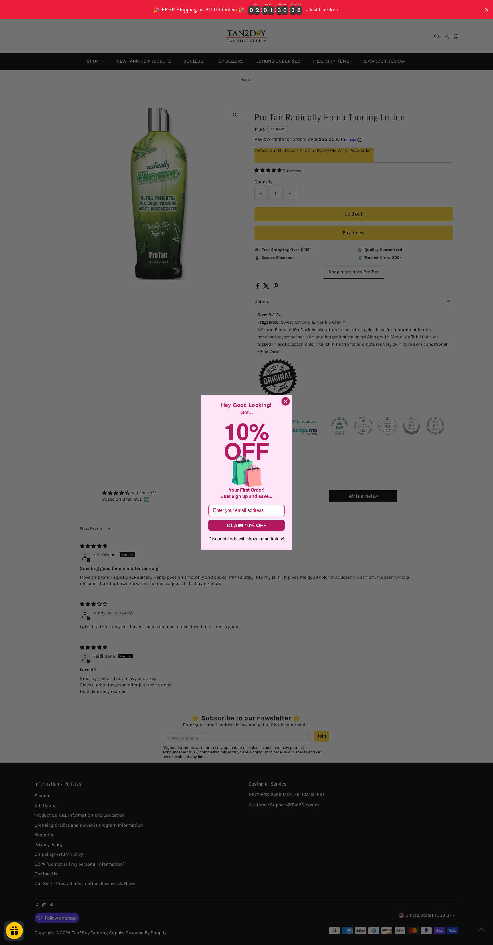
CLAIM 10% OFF (246, 525)
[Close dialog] (285, 401)
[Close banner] (486, 9)
